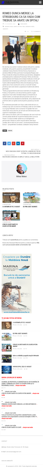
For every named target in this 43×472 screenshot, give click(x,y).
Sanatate (5, 29)
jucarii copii (3, 436)
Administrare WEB (21, 468)
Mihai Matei (23, 24)
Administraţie (9, 26)
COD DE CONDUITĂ (7, 460)
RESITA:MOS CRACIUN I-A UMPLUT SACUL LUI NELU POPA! (20, 157)
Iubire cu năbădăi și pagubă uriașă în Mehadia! (26, 355)
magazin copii (11, 436)
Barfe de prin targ (19, 26)
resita (10, 130)
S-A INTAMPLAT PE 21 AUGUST (11, 206)
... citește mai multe (20, 385)
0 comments (36, 31)
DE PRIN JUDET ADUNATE (30, 206)
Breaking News (30, 26)
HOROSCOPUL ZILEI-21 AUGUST (22, 367)
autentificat (14, 240)
